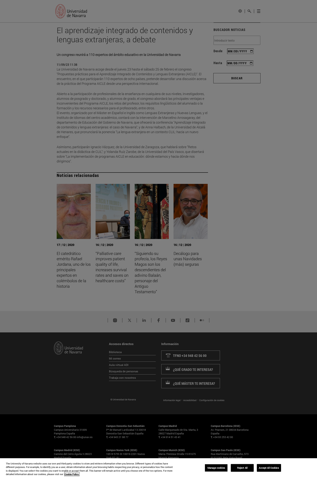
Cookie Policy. (72, 474)
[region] (158, 468)
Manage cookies (216, 467)
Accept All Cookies (269, 467)
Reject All (242, 467)
